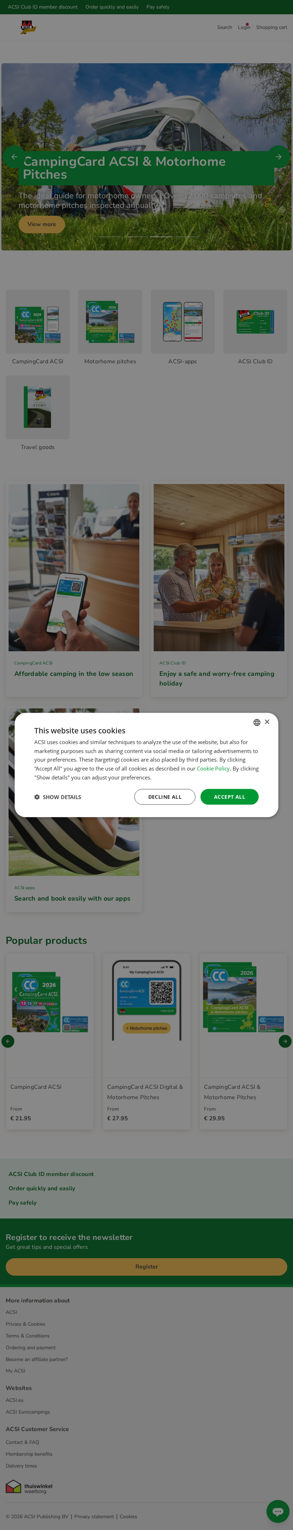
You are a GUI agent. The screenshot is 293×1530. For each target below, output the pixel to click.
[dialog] (146, 765)
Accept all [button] (229, 796)
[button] (57, 797)
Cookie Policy (213, 768)
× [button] (266, 722)
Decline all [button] (165, 796)
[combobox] (256, 722)
